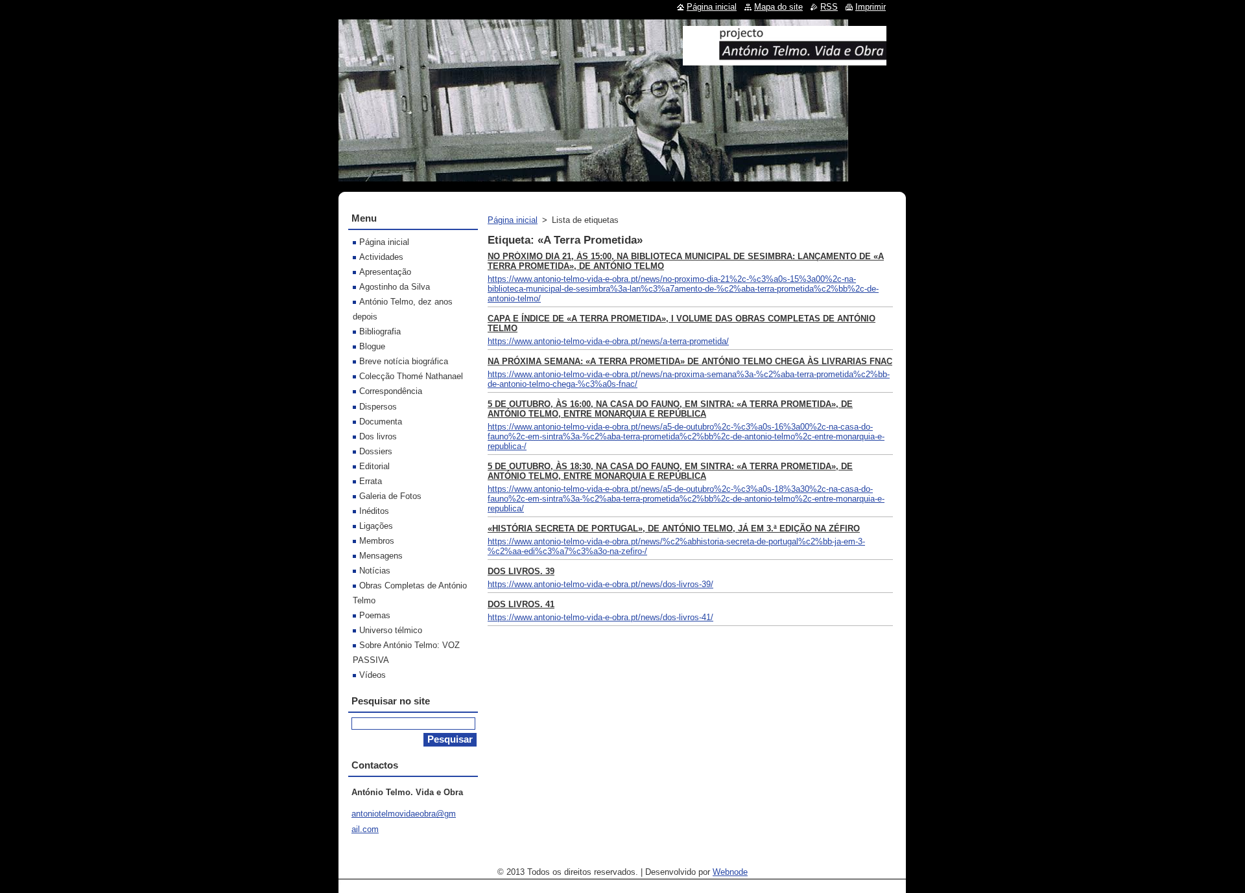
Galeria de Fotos (390, 496)
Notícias (374, 570)
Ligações (376, 526)
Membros (376, 541)
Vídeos (372, 675)
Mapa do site (778, 7)
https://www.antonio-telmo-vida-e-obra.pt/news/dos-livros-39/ (600, 584)
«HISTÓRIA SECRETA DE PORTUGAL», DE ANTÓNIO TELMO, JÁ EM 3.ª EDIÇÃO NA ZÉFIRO (674, 528)
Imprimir (870, 7)
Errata (370, 481)
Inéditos (374, 511)
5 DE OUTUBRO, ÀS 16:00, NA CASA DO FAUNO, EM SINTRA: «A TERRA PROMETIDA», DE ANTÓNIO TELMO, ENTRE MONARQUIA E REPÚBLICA (670, 409)
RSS (829, 7)
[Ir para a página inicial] (784, 60)
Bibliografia (380, 331)
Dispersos (378, 407)
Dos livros (378, 436)
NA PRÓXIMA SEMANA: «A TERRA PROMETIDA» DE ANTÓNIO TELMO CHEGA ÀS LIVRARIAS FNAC (690, 361)
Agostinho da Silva (394, 287)
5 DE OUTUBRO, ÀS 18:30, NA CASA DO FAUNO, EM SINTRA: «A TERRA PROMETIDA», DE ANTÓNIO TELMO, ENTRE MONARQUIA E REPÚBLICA (670, 471)
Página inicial (513, 220)
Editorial (374, 466)
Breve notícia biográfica (403, 361)
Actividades (381, 257)
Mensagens (381, 556)
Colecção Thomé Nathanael (411, 376)
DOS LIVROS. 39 (521, 571)
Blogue (372, 346)
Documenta (380, 421)
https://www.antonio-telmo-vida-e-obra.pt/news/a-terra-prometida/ (608, 341)
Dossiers (375, 451)
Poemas (374, 615)
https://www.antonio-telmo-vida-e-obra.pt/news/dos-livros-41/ (600, 617)
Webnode (730, 872)
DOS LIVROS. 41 (521, 604)
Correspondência (390, 391)
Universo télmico (390, 630)
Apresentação (385, 272)
